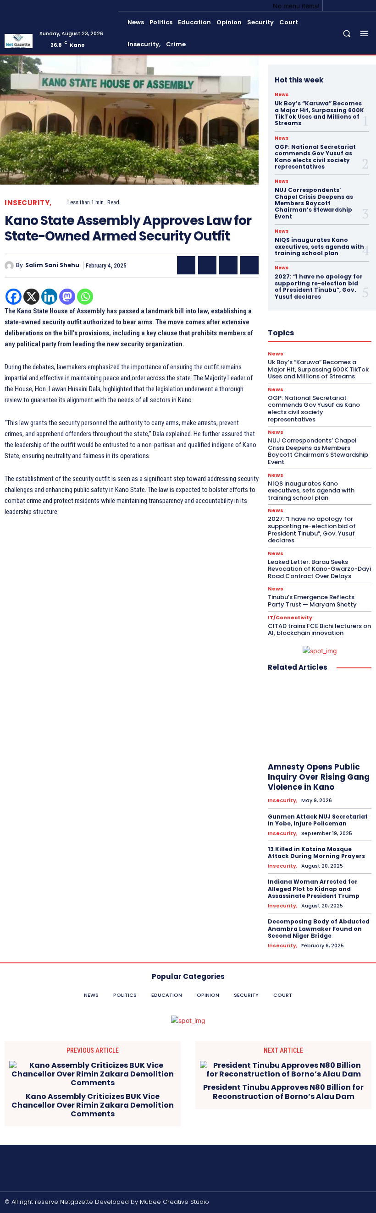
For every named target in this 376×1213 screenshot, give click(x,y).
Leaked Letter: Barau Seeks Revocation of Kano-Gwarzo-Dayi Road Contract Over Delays (319, 568)
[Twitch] (340, 1203)
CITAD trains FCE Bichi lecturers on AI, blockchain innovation (319, 630)
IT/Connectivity (290, 617)
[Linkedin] (49, 297)
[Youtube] (365, 5)
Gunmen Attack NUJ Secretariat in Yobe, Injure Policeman (318, 820)
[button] (347, 34)
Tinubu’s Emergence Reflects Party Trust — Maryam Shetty (312, 601)
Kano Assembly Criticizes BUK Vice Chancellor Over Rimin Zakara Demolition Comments (92, 1105)
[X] (354, 5)
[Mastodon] (67, 297)
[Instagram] (343, 5)
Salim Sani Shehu (52, 265)
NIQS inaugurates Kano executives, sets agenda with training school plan (319, 246)
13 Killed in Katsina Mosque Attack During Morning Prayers (316, 852)
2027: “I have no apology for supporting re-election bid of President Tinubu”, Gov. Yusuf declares (319, 286)
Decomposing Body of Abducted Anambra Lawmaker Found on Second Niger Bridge (319, 929)
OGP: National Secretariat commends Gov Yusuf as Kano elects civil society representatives (315, 156)
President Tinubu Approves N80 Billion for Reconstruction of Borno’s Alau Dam (283, 1091)
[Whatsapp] (85, 297)
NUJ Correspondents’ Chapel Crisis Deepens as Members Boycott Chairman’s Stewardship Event (314, 203)
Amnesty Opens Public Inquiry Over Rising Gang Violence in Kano (319, 776)
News (281, 95)
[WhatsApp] (249, 265)
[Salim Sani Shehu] (10, 265)
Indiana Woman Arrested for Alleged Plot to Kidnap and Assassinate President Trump (313, 889)
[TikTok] (325, 1203)
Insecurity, (28, 202)
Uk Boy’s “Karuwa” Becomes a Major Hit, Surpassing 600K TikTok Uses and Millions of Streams (319, 113)
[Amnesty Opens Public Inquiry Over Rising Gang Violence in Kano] (319, 719)
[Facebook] (332, 5)
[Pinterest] (228, 265)
